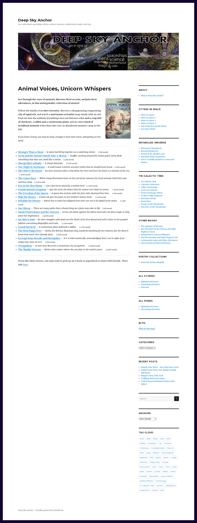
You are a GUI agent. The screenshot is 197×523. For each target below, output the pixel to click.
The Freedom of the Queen (33, 193)
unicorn (159, 485)
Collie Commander (149, 187)
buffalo (143, 443)
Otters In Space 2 (148, 118)
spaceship (153, 476)
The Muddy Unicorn (29, 249)
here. (26, 264)
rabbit (165, 471)
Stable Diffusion (146, 481)
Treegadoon (25, 245)
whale (154, 490)
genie (158, 457)
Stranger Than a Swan (30, 152)
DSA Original (167, 453)
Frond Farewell (27, 227)
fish (151, 457)
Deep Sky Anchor (35, 20)
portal (157, 471)
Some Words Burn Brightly (152, 262)
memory (143, 462)
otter (142, 471)
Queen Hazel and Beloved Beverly (156, 243)
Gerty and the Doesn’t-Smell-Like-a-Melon (42, 155)
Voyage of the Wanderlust (152, 204)
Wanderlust (171, 485)
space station (167, 476)
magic (174, 457)
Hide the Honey (27, 197)
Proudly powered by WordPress (49, 510)
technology (161, 481)
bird (168, 439)
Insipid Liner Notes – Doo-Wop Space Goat (159, 367)
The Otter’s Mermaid (30, 170)
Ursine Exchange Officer (152, 193)
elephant (144, 457)
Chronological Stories (150, 284)
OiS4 (174, 467)
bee (162, 439)
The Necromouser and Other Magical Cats (159, 237)
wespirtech (144, 490)
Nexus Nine (146, 201)
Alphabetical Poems (149, 306)
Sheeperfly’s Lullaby (29, 163)
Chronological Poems (150, 309)
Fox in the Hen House (30, 185)
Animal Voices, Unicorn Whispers (155, 235)
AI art (142, 439)
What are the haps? (147, 329)
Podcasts (145, 287)
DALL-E (170, 448)
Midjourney (155, 462)
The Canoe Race (27, 178)
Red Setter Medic (148, 198)
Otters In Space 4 (148, 123)
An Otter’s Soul (26, 219)
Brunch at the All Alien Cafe (153, 154)
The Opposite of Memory (152, 226)
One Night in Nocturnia (31, 167)
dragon (156, 453)
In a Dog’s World (148, 129)
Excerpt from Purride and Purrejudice (39, 238)
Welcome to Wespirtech (151, 148)
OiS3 (167, 467)
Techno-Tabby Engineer (152, 196)
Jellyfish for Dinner (29, 200)
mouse (165, 462)
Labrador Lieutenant (150, 184)
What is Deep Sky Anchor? (152, 96)
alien (149, 439)
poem (149, 471)
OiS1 (154, 467)
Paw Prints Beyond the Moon (153, 126)
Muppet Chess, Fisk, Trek (152, 376)
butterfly (152, 443)
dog (148, 453)
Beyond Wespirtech (149, 151)
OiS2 (161, 467)
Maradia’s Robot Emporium (153, 157)
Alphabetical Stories (149, 282)
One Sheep (24, 208)
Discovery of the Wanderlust (153, 207)
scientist (143, 476)
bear (156, 439)
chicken (167, 443)
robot (172, 471)
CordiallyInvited (157, 448)
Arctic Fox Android (149, 190)
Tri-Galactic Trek (148, 181)
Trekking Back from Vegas (153, 378)
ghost (166, 457)
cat (160, 443)
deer (142, 453)
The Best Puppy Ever (30, 230)
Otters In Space (147, 115)
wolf (162, 490)
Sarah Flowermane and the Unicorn (38, 212)
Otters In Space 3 (148, 120)
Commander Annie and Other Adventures (159, 240)
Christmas (144, 448)
